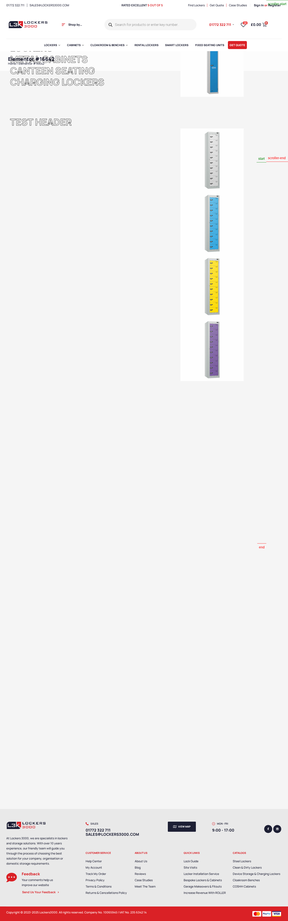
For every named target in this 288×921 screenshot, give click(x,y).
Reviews (140, 874)
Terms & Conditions (99, 886)
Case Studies (144, 880)
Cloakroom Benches (246, 880)
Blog (138, 867)
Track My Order (96, 874)
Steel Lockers (242, 861)
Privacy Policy (95, 880)
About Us (141, 861)
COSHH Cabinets (244, 886)
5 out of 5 (155, 5)
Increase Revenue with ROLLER (205, 893)
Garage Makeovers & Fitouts (203, 886)
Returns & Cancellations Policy (106, 893)
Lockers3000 (48, 912)
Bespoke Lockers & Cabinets (203, 880)
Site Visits (190, 867)
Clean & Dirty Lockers (247, 867)
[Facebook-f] (268, 829)
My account (94, 867)
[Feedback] (11, 877)
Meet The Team (145, 886)
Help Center (94, 861)
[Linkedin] (277, 829)
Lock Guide (191, 861)
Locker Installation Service (201, 874)
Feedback (31, 873)
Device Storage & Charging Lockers (256, 874)
